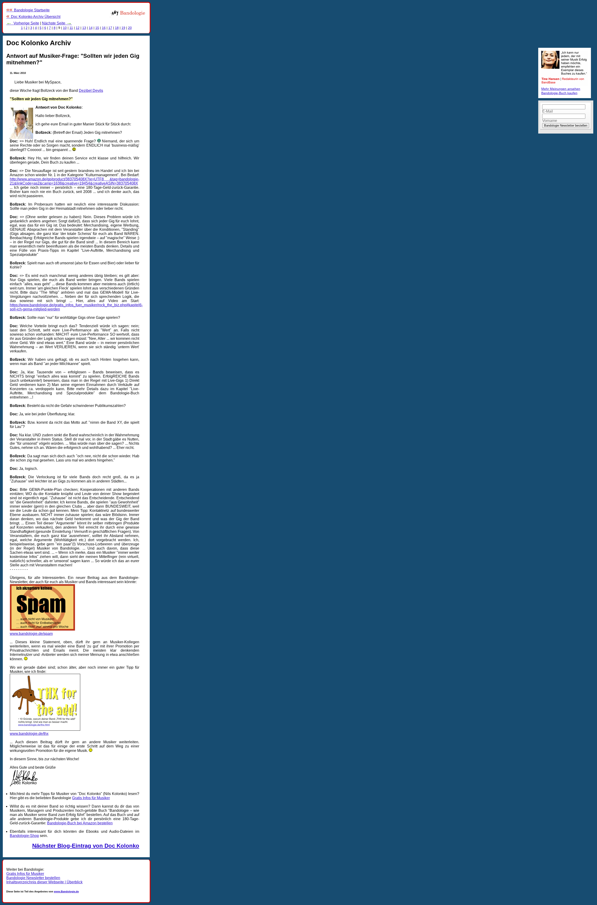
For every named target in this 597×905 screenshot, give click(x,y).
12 (78, 28)
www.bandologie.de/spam (31, 634)
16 (104, 28)
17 (110, 28)
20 (130, 28)
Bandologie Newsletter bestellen (33, 878)
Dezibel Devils (91, 91)
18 (117, 28)
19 (123, 28)
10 (65, 28)
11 (71, 28)
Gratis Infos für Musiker (91, 798)
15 (97, 28)
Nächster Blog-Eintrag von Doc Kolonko (85, 846)
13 (84, 28)
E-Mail (547, 111)
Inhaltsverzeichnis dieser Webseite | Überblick (44, 882)
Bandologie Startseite (28, 10)
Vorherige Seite (22, 23)
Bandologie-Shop (24, 836)
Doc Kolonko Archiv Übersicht (33, 17)
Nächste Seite (57, 23)
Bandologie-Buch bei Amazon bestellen (80, 823)
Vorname (549, 121)
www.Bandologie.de (66, 891)
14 (91, 28)
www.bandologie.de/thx (29, 734)
